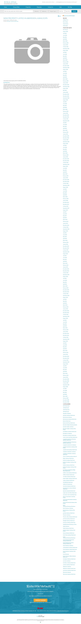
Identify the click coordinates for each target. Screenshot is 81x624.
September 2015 (66, 251)
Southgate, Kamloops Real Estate (69, 558)
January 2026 (65, 44)
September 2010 (66, 362)
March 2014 (65, 286)
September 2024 (66, 67)
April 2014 (65, 284)
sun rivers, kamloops (67, 560)
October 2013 (65, 293)
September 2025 (66, 48)
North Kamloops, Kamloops (68, 508)
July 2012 (65, 320)
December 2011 (66, 333)
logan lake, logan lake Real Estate (69, 490)
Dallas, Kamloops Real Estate (68, 458)
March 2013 (65, 305)
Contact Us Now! (40, 600)
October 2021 (65, 118)
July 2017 (65, 211)
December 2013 (66, 289)
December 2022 (66, 94)
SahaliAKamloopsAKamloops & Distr (69, 524)
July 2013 (65, 299)
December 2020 (66, 135)
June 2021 (65, 124)
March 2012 (65, 327)
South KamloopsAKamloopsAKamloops (69, 537)
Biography (39, 7)
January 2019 (65, 177)
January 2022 (65, 113)
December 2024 (66, 65)
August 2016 (65, 230)
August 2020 (65, 143)
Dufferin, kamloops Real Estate (68, 465)
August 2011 (65, 341)
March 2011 (65, 350)
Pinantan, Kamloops (66, 514)
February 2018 (65, 198)
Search (74, 11)
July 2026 (65, 33)
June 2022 (65, 103)
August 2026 (65, 31)
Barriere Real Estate (66, 421)
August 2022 (65, 99)
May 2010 (65, 369)
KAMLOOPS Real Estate (67, 484)
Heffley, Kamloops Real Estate (68, 474)
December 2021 (66, 115)
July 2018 (65, 189)
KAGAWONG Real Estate (68, 482)
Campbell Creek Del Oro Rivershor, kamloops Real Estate (69, 440)
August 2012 (65, 318)
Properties (28, 7)
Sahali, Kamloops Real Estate (68, 528)
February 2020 (65, 154)
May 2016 (65, 236)
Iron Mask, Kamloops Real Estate (69, 476)
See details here (6, 82)
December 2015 (66, 246)
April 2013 (65, 303)
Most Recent (65, 29)
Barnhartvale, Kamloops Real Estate (69, 419)
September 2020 (66, 141)
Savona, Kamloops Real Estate (68, 533)
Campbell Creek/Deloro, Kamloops (69, 451)
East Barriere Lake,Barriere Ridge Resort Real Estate (69, 470)
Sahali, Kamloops (66, 526)
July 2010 (65, 365)
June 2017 (65, 213)
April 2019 (65, 172)
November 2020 (66, 137)
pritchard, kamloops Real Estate (69, 518)
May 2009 (65, 392)
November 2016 (66, 225)
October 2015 (65, 249)
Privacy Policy (16, 7)
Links (60, 7)
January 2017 (65, 223)
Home (5, 7)
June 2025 (65, 54)
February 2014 (65, 287)
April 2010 (65, 371)
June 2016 (65, 234)
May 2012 (65, 324)
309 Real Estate (66, 411)
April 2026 (65, 39)
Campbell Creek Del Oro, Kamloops (69, 444)
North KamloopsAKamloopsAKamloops (69, 506)
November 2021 (66, 116)
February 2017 (65, 221)
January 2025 (65, 63)
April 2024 (65, 77)
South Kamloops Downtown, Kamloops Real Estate (68, 543)
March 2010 (65, 373)
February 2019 (65, 175)
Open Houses (65, 23)
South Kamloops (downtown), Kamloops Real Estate (68, 540)
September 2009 (66, 384)
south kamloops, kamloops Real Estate (70, 547)
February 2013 (65, 306)
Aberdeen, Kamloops (67, 413)
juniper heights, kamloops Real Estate (70, 478)
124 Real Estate (66, 407)
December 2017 (66, 202)
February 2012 (65, 329)
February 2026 (65, 42)
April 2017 (65, 217)
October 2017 (65, 206)
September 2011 (66, 339)
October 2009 (65, 382)
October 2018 (65, 183)
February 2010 (65, 375)
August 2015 (65, 253)
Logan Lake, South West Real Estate (69, 492)
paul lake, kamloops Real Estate (69, 513)
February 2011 (65, 352)
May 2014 (65, 282)
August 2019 (65, 166)
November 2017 (66, 204)
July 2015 (65, 255)
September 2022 (66, 97)
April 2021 (65, 128)
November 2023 (66, 84)
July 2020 (65, 145)
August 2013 (65, 297)
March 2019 (65, 173)
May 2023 (65, 90)
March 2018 (65, 196)
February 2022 (65, 111)
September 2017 (66, 208)
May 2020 (65, 149)
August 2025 (65, 50)
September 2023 (66, 86)
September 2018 (66, 185)
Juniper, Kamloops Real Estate (68, 480)
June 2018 (65, 191)
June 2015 (65, 257)
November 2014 (66, 270)
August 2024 (65, 69)
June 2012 (65, 322)
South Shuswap (66, 554)
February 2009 (65, 398)
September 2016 (66, 229)
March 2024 (65, 78)
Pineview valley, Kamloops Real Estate (70, 516)
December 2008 (66, 400)
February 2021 (65, 132)
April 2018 (65, 194)
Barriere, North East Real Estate (69, 422)
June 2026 (65, 35)
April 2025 (65, 58)
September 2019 (66, 164)
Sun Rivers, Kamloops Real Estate (69, 562)
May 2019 (65, 170)
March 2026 (65, 40)
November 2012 (66, 312)
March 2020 (65, 153)
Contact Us (50, 7)
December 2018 (66, 179)
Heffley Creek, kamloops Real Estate (70, 472)
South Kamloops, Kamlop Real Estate (70, 549)
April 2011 (65, 348)
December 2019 (66, 158)
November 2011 (66, 335)
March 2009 (65, 396)
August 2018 (65, 187)
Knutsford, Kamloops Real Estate (69, 486)
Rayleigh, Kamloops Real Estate (69, 520)
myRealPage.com (41, 616)
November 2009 (66, 381)
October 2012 (65, 314)
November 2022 (66, 96)
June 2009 (65, 390)
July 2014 (65, 278)
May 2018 (65, 192)
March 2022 (65, 109)
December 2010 (66, 356)
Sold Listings (65, 25)
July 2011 (65, 343)
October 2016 (65, 227)
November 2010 (66, 358)
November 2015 (66, 248)
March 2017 (65, 219)
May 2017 (65, 215)
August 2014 (65, 276)
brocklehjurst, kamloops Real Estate (69, 431)
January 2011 (65, 354)
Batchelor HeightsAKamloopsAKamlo (70, 424)
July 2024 (65, 71)
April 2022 (65, 107)
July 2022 (65, 101)
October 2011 (65, 337)
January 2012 (65, 331)
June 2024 (65, 73)
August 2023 (65, 88)
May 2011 (65, 346)
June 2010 (65, 367)
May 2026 (65, 37)
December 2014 (66, 268)
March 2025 (65, 59)
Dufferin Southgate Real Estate (69, 460)
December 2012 (66, 310)
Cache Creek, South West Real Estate (70, 437)
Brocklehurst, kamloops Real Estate (69, 435)
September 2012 (66, 316)
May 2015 (65, 259)
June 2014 (65, 280)
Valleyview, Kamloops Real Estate (69, 568)
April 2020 (65, 151)
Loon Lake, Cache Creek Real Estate (69, 494)
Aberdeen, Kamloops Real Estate (12, 21)
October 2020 (65, 139)
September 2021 (66, 120)
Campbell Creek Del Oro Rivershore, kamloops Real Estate (69, 443)
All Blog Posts (65, 19)
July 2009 (65, 388)
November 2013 (66, 291)
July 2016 (65, 232)
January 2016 (65, 244)
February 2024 (65, 80)
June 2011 (65, 344)
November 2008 (66, 401)
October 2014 (65, 272)
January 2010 (65, 377)
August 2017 (65, 210)
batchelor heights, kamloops (68, 426)
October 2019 (65, 162)
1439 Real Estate (66, 409)
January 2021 (65, 134)
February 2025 (65, 61)
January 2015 (65, 267)
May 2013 (65, 301)
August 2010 (65, 363)
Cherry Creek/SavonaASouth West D (70, 456)
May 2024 (65, 75)
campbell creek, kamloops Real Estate (70, 449)
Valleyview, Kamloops (67, 566)
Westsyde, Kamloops (67, 572)
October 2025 (65, 46)
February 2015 (65, 265)
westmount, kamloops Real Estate (69, 570)
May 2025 (65, 56)
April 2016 (65, 238)
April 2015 (65, 261)
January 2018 (65, 200)
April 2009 (65, 394)
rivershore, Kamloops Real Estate (69, 522)
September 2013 (66, 295)
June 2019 (65, 168)
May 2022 (65, 105)
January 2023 (65, 92)
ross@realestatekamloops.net (66, 2)
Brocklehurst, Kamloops (67, 433)
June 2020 (65, 147)
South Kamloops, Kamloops (68, 545)
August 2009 (65, 386)
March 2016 (65, 240)
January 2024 (65, 82)
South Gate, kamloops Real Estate (69, 534)
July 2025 (65, 52)
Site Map (70, 7)
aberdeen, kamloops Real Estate (69, 415)
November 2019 (66, 160)
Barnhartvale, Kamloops (67, 417)
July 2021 (65, 122)
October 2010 (65, 360)
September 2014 (66, 274)
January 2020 (65, 156)
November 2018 (66, 181)
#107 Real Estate (66, 405)
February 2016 (65, 242)
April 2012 (65, 325)
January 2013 (65, 308)
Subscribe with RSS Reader (69, 15)
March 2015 (65, 263)
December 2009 (66, 379)
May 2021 (65, 126)
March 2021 (65, 130)
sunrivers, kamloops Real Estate (69, 564)
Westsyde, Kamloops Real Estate (69, 574)
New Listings (65, 21)
